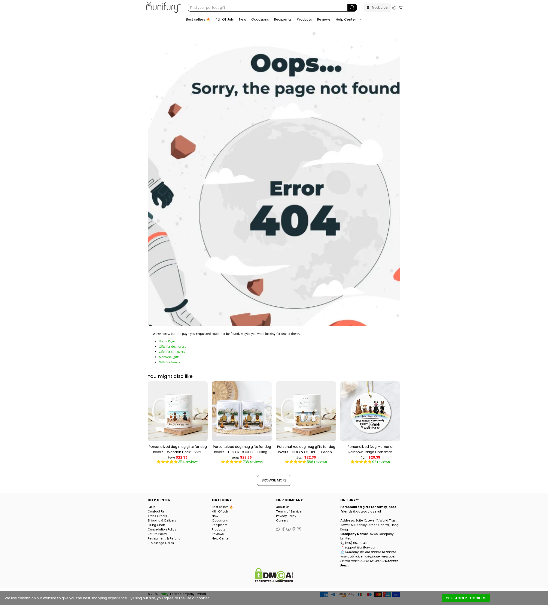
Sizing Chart (156, 525)
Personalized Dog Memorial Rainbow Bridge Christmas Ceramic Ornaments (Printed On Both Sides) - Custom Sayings (370, 449)
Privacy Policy (286, 516)
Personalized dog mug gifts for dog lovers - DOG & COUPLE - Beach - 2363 (306, 449)
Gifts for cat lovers (172, 352)
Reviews (324, 19)
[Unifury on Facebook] (283, 530)
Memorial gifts (169, 357)
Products (304, 19)
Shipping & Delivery (162, 520)
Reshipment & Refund (164, 538)
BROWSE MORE (274, 480)
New (242, 19)
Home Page (167, 341)
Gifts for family (169, 362)
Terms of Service (289, 511)
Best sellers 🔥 (198, 19)
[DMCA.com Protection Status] (274, 575)
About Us (282, 507)
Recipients (283, 19)
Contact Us (156, 511)
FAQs (151, 507)
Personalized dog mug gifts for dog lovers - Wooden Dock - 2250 (178, 449)
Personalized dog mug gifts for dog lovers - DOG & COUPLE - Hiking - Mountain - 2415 (242, 449)
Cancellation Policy (162, 529)
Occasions (260, 19)
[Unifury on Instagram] (299, 530)
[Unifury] (163, 7)
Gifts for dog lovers (172, 346)
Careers (282, 520)
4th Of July (224, 19)
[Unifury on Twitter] (278, 530)
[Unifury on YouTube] (288, 530)
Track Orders (157, 516)
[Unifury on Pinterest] (294, 530)
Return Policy (157, 534)
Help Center (346, 19)
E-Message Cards (161, 543)
